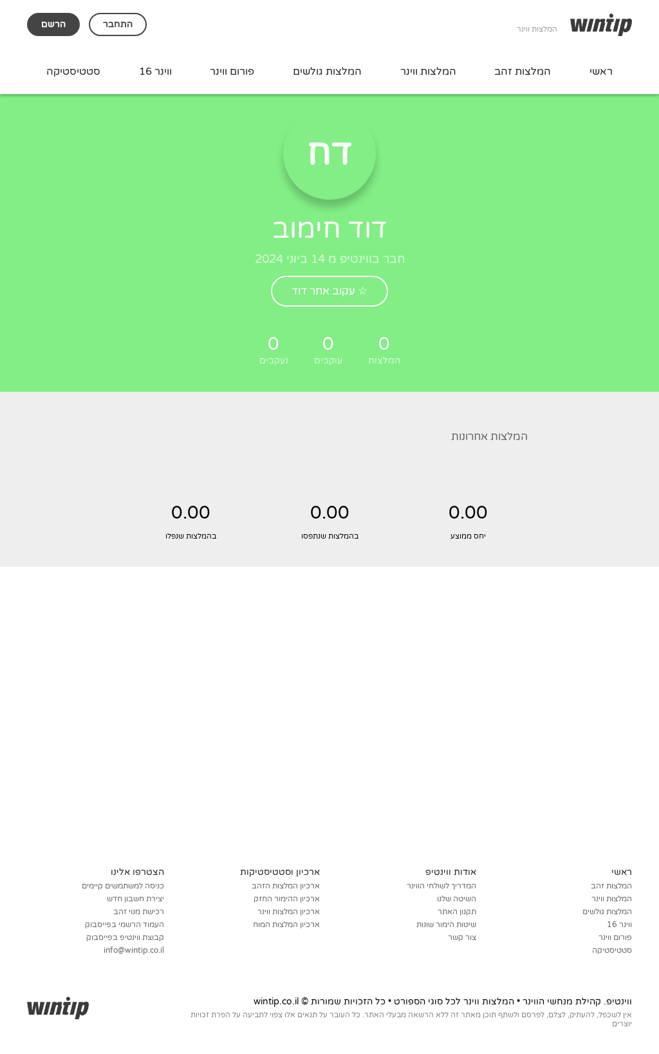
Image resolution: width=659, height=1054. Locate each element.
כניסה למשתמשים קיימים (123, 885)
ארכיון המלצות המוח (286, 924)
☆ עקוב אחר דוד (329, 291)
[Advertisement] (329, 735)
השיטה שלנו (456, 898)
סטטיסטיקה (73, 71)
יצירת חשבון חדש (135, 898)
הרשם (53, 24)
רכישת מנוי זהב (138, 911)
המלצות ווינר (428, 71)
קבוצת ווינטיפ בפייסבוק (125, 937)
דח (330, 153)
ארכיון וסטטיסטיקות (280, 872)
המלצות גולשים (327, 71)
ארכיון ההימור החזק (287, 898)
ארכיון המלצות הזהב (286, 885)
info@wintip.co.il (134, 950)
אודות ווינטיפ (450, 872)
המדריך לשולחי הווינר (441, 885)
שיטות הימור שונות (446, 924)
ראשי (601, 71)
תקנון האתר (457, 911)
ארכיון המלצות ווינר (288, 911)
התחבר (118, 24)
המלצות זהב (522, 71)
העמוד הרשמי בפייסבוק (124, 924)
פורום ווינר (232, 71)
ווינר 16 (155, 71)
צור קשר (462, 937)
